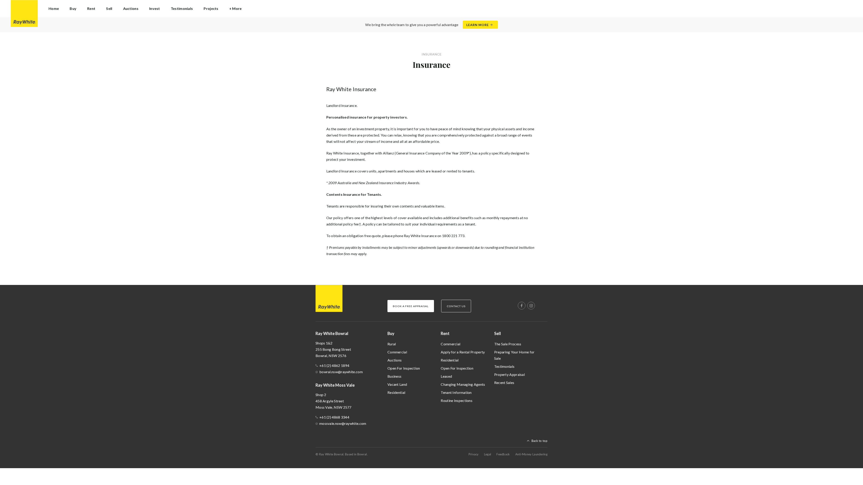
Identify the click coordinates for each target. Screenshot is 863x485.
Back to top (539, 441)
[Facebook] (521, 305)
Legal (487, 454)
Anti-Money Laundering (531, 454)
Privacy (474, 454)
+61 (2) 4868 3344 (334, 417)
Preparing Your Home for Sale (514, 355)
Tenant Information (456, 392)
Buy (390, 333)
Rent (445, 333)
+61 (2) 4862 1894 (334, 365)
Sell (497, 333)
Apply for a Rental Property (463, 352)
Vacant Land (397, 384)
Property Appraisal (509, 374)
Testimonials (182, 8)
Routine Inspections (456, 400)
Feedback (503, 454)
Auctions (130, 8)
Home (54, 8)
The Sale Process (507, 344)
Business (394, 376)
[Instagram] (531, 305)
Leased (446, 376)
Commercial (397, 352)
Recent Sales (504, 382)
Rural (391, 344)
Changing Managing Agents (463, 384)
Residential (396, 392)
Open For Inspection (403, 368)
